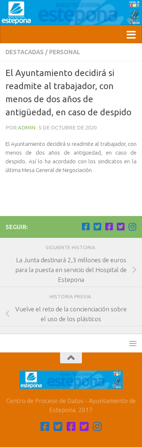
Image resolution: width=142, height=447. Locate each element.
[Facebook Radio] (108, 226)
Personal (64, 52)
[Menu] (133, 343)
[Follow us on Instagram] (132, 226)
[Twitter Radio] (120, 226)
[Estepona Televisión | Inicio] (71, 12)
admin (26, 127)
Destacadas (24, 52)
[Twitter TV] (97, 226)
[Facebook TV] (85, 226)
